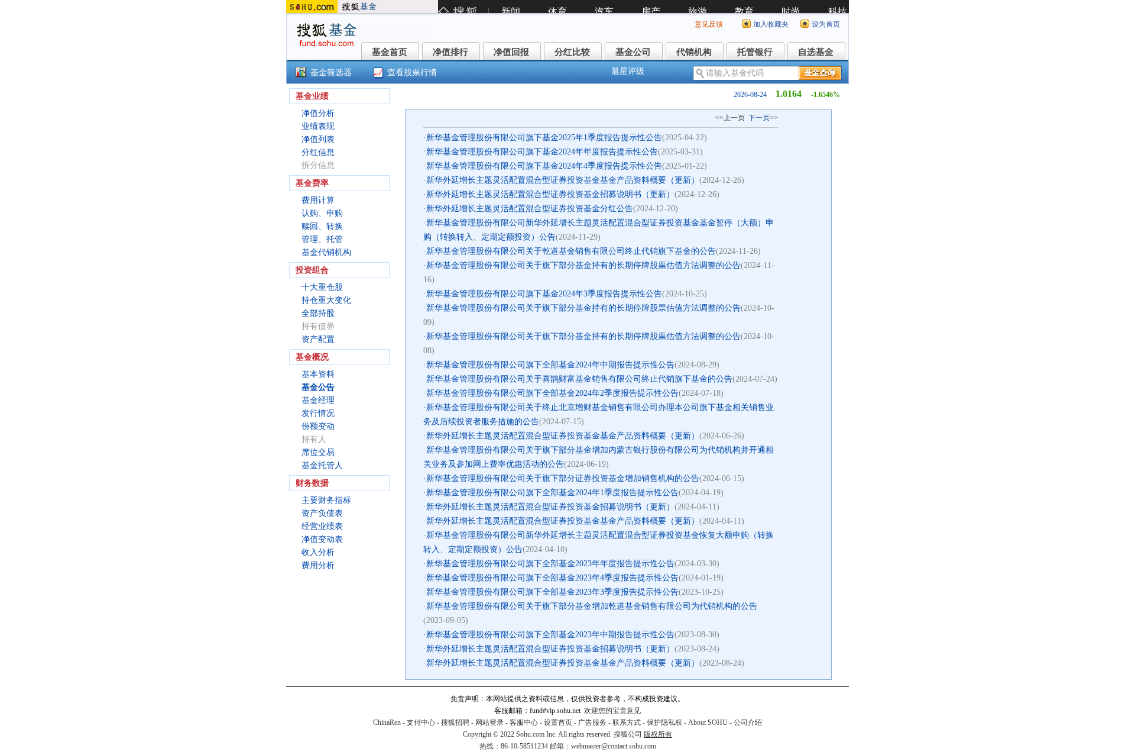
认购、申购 (322, 213)
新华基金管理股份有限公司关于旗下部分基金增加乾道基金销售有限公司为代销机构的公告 (591, 606)
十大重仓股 (322, 287)
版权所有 (658, 734)
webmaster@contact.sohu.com (613, 746)
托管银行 (755, 52)
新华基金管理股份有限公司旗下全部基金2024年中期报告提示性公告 (550, 364)
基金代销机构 (326, 252)
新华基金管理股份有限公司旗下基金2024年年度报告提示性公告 (542, 151)
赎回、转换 (322, 226)
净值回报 (511, 52)
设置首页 (558, 722)
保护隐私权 (664, 722)
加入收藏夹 (771, 24)
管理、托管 (322, 239)
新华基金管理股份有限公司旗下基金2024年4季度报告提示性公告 (544, 166)
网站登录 (489, 722)
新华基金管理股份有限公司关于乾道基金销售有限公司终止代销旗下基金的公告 (571, 251)
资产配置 (318, 339)
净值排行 (450, 52)
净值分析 (318, 113)
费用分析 (318, 565)
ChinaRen (387, 722)
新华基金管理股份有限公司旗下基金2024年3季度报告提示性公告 (544, 293)
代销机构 (694, 52)
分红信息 (318, 152)
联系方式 (626, 722)
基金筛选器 (331, 72)
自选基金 (816, 52)
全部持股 (318, 313)
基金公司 (633, 52)
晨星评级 (627, 71)
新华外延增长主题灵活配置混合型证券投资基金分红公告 (529, 208)
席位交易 (318, 452)
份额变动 (318, 426)
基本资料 (318, 374)
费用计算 (318, 200)
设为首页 (826, 24)
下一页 (759, 118)
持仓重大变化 (326, 300)
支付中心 (421, 722)
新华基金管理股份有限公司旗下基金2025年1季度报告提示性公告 (544, 137)
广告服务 (592, 722)
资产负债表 (322, 513)
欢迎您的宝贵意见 (612, 710)
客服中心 (524, 722)
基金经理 (318, 400)
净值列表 (318, 139)
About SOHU (708, 722)
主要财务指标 (326, 500)
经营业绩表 (322, 526)
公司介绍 (748, 722)
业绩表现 (318, 126)
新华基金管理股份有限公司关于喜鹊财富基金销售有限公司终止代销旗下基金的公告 (579, 379)
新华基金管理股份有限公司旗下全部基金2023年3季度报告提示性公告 (552, 592)
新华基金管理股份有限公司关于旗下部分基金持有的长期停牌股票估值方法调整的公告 (583, 265)
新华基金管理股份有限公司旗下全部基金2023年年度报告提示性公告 (550, 563)
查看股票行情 (412, 72)
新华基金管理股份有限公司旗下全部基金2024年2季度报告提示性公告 (552, 393)
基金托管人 (322, 465)
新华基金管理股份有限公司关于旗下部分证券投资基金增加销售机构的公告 (562, 478)
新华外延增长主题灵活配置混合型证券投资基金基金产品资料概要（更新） (562, 180)
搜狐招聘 (455, 722)
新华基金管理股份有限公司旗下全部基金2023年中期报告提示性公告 (550, 634)
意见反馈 (709, 24)
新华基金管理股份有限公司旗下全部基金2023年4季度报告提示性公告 (552, 577)
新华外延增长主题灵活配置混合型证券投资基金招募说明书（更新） (550, 194)
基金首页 (389, 52)
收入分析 (318, 552)
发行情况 (318, 413)
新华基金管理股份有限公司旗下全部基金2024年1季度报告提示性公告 (552, 492)
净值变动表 (322, 539)
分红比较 (572, 52)
